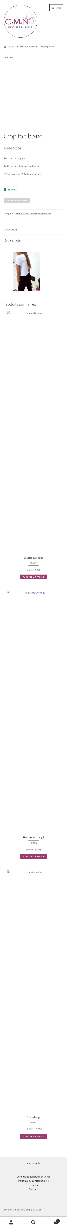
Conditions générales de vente (33, 1176)
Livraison (33, 1185)
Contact (33, 1189)
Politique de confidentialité (33, 1180)
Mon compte (34, 1163)
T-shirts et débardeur (27, 46)
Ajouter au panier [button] (33, 577)
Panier (52, 1219)
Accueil (10, 46)
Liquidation (22, 213)
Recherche (33, 1222)
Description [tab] (10, 229)
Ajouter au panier (16, 200)
